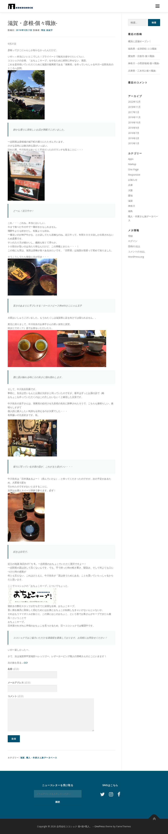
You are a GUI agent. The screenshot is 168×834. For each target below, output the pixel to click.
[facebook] (118, 794)
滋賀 (22, 757)
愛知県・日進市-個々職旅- (141, 56)
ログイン (132, 241)
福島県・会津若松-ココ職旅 (142, 48)
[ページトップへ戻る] (154, 818)
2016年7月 (133, 133)
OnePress (99, 826)
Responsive (134, 174)
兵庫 (130, 185)
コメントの (136, 251)
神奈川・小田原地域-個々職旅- (144, 63)
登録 (130, 235)
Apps (130, 158)
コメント (16, 696)
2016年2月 (133, 138)
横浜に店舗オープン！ (139, 41)
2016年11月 (134, 117)
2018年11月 (134, 106)
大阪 (130, 190)
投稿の (134, 246)
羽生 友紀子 (47, 30)
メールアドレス (19, 682)
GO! (26, 662)
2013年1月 (133, 143)
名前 (13, 668)
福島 (130, 211)
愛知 (130, 195)
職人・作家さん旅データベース (41, 757)
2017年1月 (133, 112)
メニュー (157, 6)
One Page (133, 169)
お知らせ (132, 179)
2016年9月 (133, 127)
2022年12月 (134, 101)
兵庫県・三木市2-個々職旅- (142, 70)
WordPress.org (136, 256)
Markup (132, 164)
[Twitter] (102, 794)
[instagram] (111, 794)
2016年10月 (134, 122)
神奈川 (131, 205)
